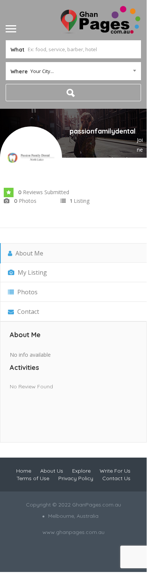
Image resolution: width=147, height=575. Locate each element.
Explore (81, 470)
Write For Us (115, 470)
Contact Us (116, 478)
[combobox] (73, 71)
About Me (28, 253)
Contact (27, 311)
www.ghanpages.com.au (73, 532)
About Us (51, 470)
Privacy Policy (75, 478)
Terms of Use (33, 478)
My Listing (31, 272)
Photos (27, 292)
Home (23, 470)
